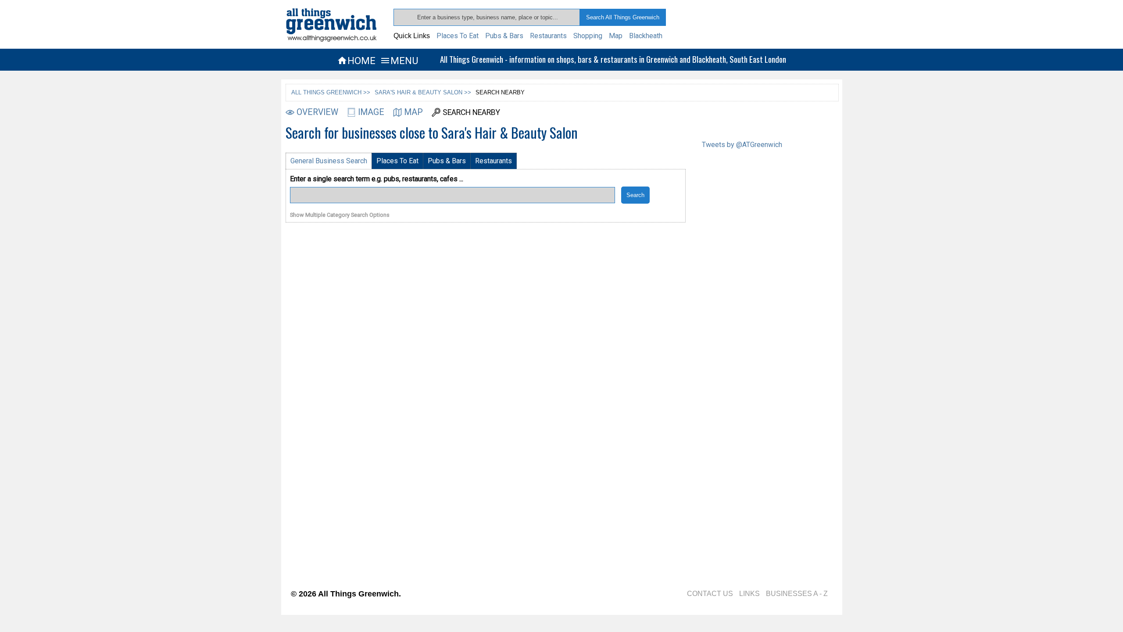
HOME (356, 60)
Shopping (587, 36)
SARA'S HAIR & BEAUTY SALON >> (423, 92)
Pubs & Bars (504, 36)
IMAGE (371, 112)
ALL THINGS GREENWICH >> (330, 92)
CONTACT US (710, 593)
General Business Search (328, 161)
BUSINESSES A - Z (797, 593)
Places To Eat (457, 36)
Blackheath (645, 36)
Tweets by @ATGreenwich (742, 144)
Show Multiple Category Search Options (340, 215)
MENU (399, 60)
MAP (413, 112)
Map (615, 36)
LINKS (749, 593)
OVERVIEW (317, 112)
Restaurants (548, 36)
